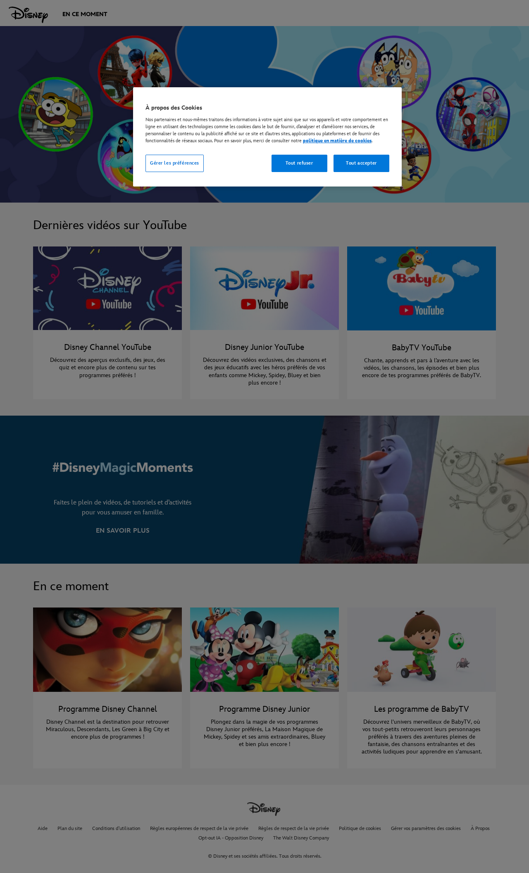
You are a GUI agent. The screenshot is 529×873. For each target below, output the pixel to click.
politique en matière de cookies (337, 141)
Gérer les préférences (174, 163)
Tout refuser (299, 163)
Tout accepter (361, 163)
